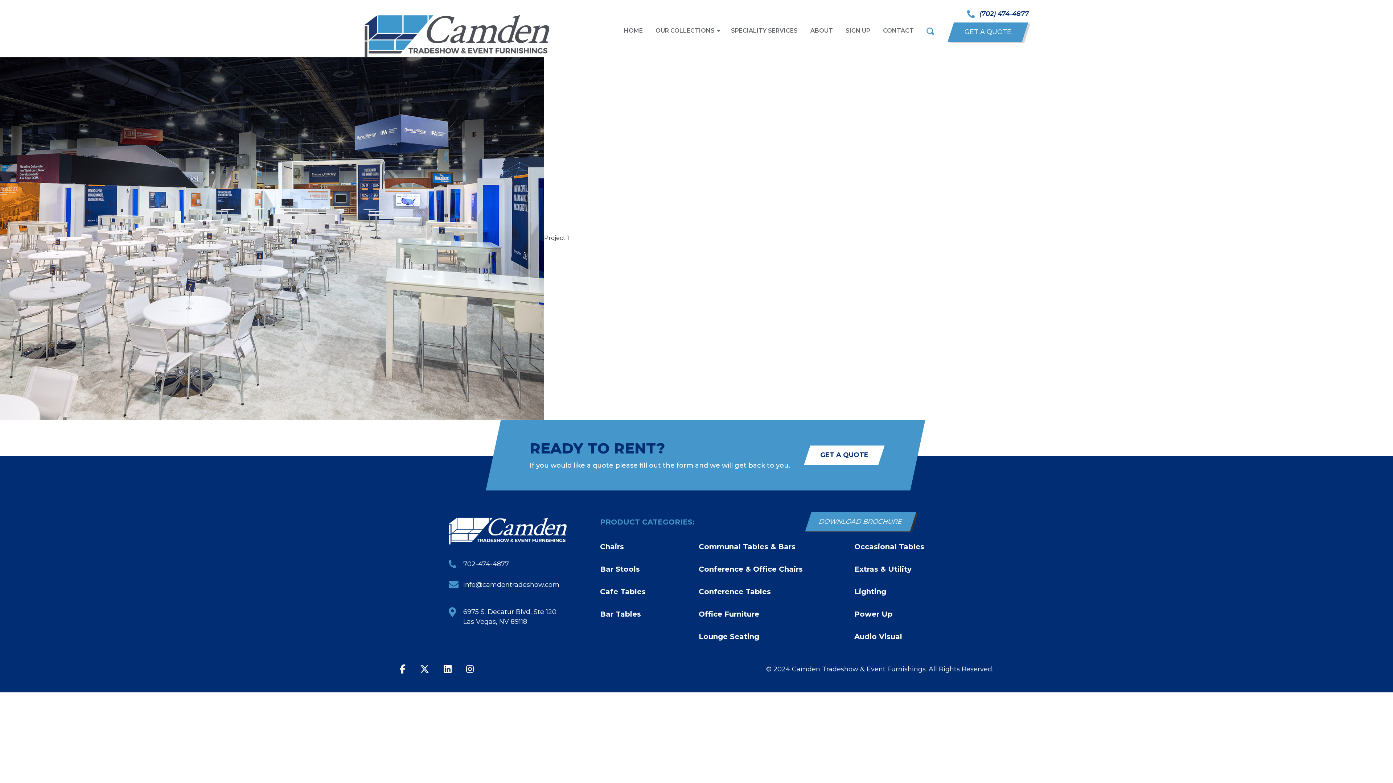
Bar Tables (620, 614)
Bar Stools (620, 569)
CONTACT (898, 30)
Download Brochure (861, 522)
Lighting (870, 591)
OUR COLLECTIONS (685, 30)
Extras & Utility (883, 569)
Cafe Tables (623, 591)
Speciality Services (764, 30)
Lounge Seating (729, 636)
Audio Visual (878, 636)
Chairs (612, 546)
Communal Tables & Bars (747, 546)
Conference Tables (735, 591)
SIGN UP (858, 30)
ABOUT (821, 30)
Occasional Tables (889, 546)
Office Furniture (729, 614)
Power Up (873, 614)
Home (633, 30)
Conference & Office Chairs (751, 569)
